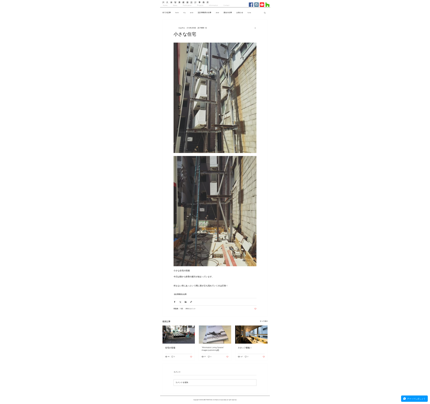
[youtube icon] (262, 4)
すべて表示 (264, 321)
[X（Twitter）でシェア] (180, 302)
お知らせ (239, 13)
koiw (177, 13)
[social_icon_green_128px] (267, 4)
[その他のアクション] (255, 28)
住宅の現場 (170, 348)
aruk (191, 13)
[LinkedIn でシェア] (186, 302)
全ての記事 (166, 13)
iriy (184, 13)
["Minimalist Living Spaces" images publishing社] (215, 335)
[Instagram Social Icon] (256, 4)
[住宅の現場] (178, 335)
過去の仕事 (228, 13)
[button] (265, 13)
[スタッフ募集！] (251, 335)
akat (217, 13)
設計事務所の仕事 (204, 13)
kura (249, 13)
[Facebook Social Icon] (251, 4)
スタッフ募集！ (245, 348)
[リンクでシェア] (191, 302)
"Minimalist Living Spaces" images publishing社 (213, 348)
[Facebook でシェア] (175, 302)
